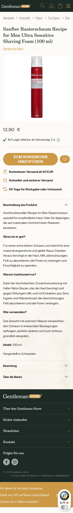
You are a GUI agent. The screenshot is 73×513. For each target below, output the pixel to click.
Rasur (39, 17)
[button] (65, 159)
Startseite (8, 17)
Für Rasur (54, 17)
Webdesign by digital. (55, 475)
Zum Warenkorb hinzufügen (30, 159)
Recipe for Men (13, 48)
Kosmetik (24, 17)
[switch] (64, 507)
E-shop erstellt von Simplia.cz (25, 475)
